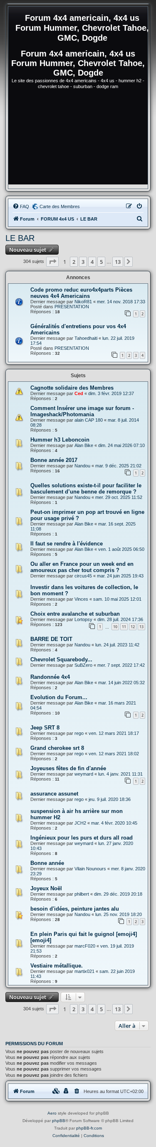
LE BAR (20, 238)
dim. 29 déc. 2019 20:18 (118, 894)
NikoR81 (83, 301)
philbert (81, 894)
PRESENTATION (71, 306)
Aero (52, 1113)
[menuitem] (20, 206)
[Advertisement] (78, 140)
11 (124, 626)
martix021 (84, 971)
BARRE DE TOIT (51, 639)
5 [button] (101, 261)
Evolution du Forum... (58, 697)
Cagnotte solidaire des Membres (72, 388)
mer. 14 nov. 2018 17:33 (121, 301)
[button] (52, 262)
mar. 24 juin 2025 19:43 (120, 575)
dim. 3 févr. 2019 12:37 (111, 393)
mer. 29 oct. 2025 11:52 (118, 497)
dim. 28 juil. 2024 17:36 (120, 619)
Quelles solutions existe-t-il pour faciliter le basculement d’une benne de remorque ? (85, 488)
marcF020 (84, 945)
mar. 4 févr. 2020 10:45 (114, 822)
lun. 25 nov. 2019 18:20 (118, 914)
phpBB (58, 1120)
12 (133, 626)
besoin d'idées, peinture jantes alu (74, 909)
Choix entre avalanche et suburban (75, 614)
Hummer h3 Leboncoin (59, 440)
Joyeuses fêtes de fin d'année (68, 768)
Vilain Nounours (90, 868)
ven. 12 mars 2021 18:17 (114, 733)
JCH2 (80, 822)
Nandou (82, 465)
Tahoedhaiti (85, 338)
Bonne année (47, 863)
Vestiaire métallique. (56, 966)
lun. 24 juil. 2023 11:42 (117, 644)
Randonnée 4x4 (50, 677)
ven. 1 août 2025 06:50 (121, 549)
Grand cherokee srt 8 (57, 748)
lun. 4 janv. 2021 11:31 (120, 773)
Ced (78, 393)
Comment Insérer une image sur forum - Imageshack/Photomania (82, 411)
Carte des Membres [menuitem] (60, 206)
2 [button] (73, 261)
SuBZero (83, 665)
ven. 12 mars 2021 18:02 (114, 753)
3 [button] (83, 261)
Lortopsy (83, 619)
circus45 (83, 575)
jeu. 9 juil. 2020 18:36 (110, 799)
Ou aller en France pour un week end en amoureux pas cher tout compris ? (82, 567)
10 (115, 626)
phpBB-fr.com (89, 1128)
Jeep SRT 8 (44, 728)
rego (79, 733)
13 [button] (118, 261)
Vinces (81, 599)
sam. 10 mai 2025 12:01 (117, 599)
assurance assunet (54, 794)
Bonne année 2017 (53, 460)
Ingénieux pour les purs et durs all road (81, 838)
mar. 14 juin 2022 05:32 (121, 682)
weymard (83, 773)
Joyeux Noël (46, 888)
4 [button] (92, 261)
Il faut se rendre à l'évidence (66, 543)
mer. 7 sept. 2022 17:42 (121, 665)
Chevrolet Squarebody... (61, 659)
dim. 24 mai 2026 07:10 (121, 445)
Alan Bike (83, 445)
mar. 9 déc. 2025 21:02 (118, 465)
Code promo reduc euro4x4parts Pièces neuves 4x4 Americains (81, 293)
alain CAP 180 (88, 420)
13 (141, 626)
